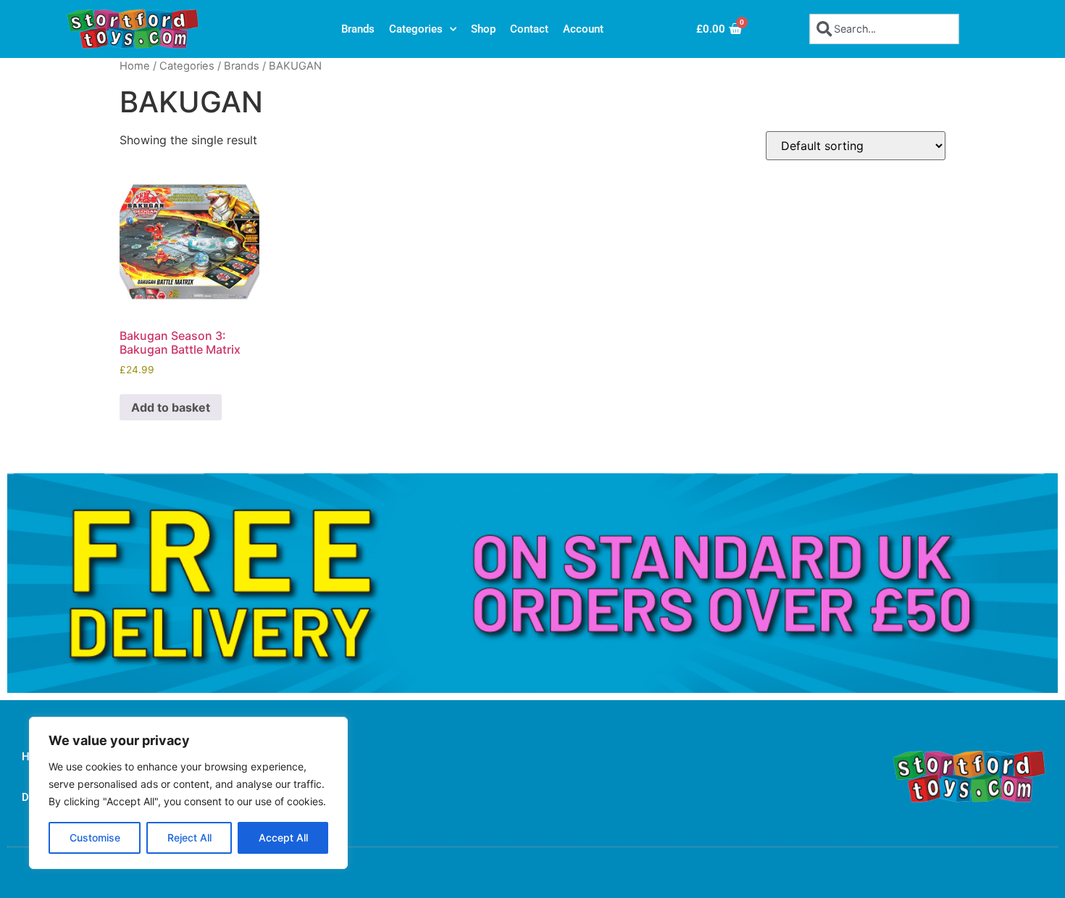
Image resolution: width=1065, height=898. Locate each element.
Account (583, 29)
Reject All (189, 837)
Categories (416, 29)
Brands (358, 29)
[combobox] (883, 28)
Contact (529, 29)
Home (135, 65)
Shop (483, 29)
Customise (95, 837)
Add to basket (170, 407)
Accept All (283, 837)
